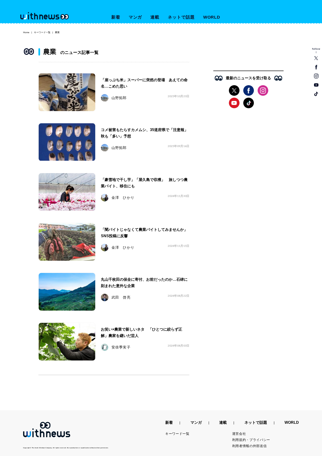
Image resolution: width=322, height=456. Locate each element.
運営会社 (239, 434)
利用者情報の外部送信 (249, 446)
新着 (115, 17)
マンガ (135, 17)
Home (26, 32)
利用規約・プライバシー (251, 440)
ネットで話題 (181, 17)
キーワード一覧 (42, 32)
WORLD (211, 17)
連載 (154, 17)
